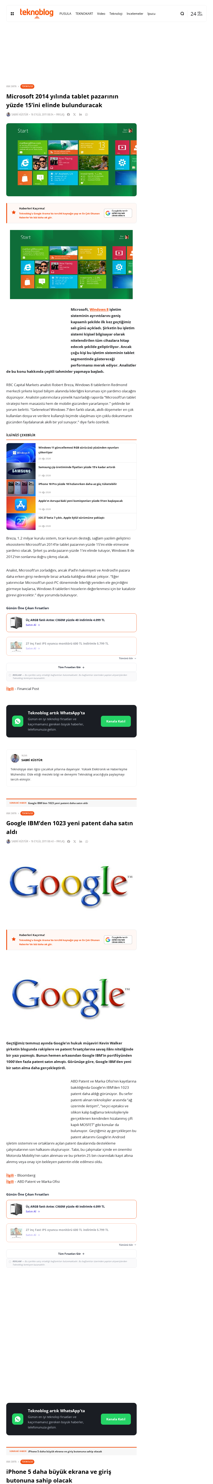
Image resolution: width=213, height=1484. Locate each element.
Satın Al (31, 625)
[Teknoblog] (36, 13)
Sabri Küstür (19, 114)
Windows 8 (99, 309)
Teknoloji (27, 86)
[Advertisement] (71, 1301)
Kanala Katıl (115, 721)
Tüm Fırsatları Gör (69, 667)
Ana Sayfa (11, 86)
